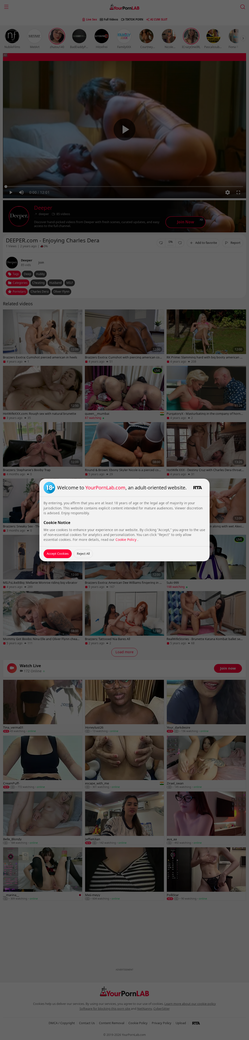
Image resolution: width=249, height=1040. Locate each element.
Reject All (83, 553)
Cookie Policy (126, 539)
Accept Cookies (58, 553)
